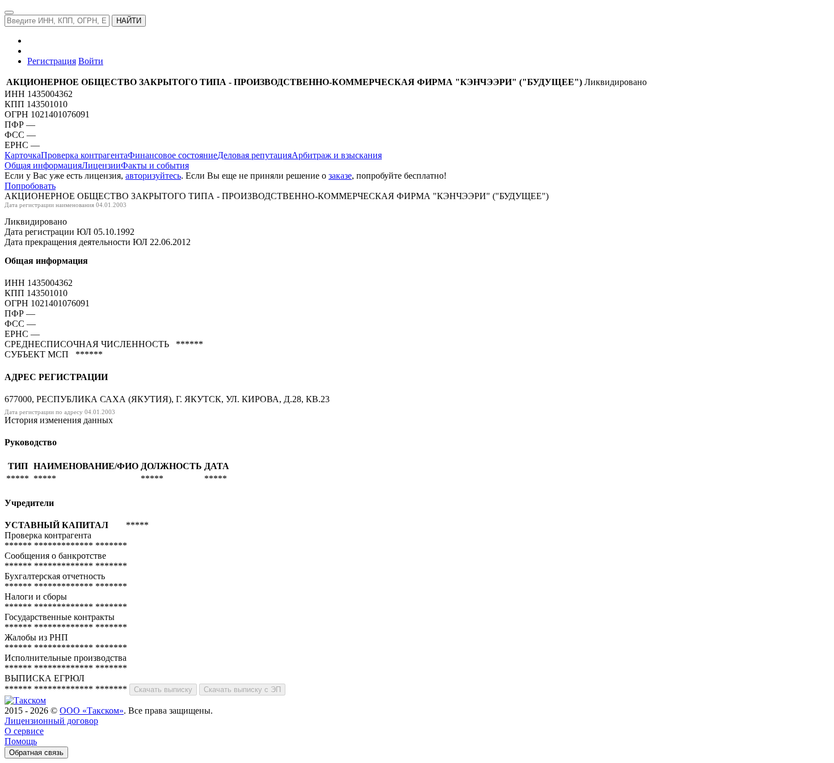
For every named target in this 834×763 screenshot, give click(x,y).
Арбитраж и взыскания (337, 155)
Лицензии (101, 165)
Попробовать (30, 186)
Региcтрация (51, 61)
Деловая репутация (254, 155)
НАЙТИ (128, 20)
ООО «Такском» (92, 710)
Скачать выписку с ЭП (242, 689)
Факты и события (155, 165)
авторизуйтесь (153, 175)
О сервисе (24, 731)
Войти (90, 61)
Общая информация (43, 165)
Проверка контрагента (84, 155)
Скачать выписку (163, 689)
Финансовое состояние (172, 155)
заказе (340, 175)
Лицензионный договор (51, 721)
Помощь (21, 741)
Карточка (23, 155)
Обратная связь (36, 752)
